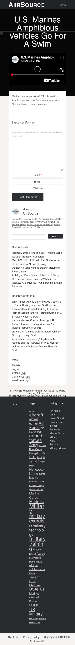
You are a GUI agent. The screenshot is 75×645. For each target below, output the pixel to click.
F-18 (39, 457)
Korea (42, 473)
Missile (37, 549)
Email (37, 181)
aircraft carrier (33, 421)
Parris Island (35, 561)
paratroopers (35, 557)
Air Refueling (36, 430)
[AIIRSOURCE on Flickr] (20, 403)
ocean (29, 227)
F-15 (42, 453)
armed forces (35, 437)
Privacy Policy (31, 637)
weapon (34, 622)
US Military (36, 611)
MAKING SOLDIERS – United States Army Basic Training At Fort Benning (36, 262)
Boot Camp (35, 449)
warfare (42, 618)
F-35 (36, 461)
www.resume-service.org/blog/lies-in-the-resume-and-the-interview (34, 341)
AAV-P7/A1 (42, 221)
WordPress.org (20, 380)
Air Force (36, 425)
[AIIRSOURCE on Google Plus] (15, 403)
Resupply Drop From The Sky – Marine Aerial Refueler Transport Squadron (37, 254)
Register (16, 365)
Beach (57, 224)
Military (59, 218)
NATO (32, 554)
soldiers (34, 569)
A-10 (31, 410)
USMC (34, 604)
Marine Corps (48, 218)
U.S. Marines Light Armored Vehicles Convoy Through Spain (36, 333)
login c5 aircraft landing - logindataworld (34, 312)
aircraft (36, 414)
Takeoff (34, 577)
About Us (13, 637)
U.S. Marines (35, 583)
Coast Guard (57, 418)
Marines (36, 501)
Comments (21, 376)
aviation (42, 445)
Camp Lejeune (18, 227)
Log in (15, 369)
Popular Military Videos (58, 446)
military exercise (37, 520)
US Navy (33, 618)
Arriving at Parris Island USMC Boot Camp (35, 275)
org (13, 331)
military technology (37, 530)
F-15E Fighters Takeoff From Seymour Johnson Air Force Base (37, 397)
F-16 (32, 456)
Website (37, 188)
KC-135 (33, 473)
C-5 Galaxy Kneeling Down (37, 314)
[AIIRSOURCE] (26, 4)
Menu (63, 4)
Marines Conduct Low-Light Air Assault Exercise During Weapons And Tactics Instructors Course (33, 323)
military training (37, 543)
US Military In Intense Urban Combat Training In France (35, 307)
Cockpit (33, 453)
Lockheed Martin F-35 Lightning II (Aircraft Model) (36, 485)
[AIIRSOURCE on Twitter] (18, 403)
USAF (34, 589)
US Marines (38, 227)
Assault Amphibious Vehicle (39, 224)
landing (33, 477)
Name (37, 175)
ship (36, 565)
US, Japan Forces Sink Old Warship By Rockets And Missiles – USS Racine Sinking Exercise (37, 282)
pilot (31, 565)
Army (33, 444)
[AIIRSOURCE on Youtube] (10, 403)
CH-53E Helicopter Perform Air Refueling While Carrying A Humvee (37, 392)
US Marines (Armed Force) (36, 595)
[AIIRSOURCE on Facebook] (12, 403)
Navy (41, 553)
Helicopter (37, 469)
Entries (19, 372)
